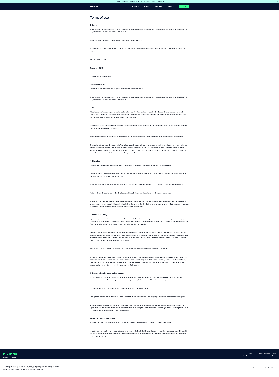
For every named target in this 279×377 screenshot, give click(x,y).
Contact (184, 6)
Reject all (251, 368)
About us (273, 355)
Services (146, 6)
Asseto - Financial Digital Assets (249, 355)
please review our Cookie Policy (34, 369)
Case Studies (158, 6)
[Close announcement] (277, 1)
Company (169, 6)
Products (134, 6)
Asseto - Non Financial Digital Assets (250, 358)
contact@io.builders (9, 358)
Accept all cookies (270, 368)
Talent (273, 358)
